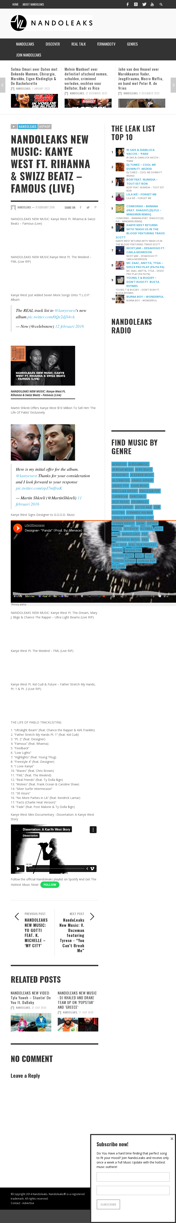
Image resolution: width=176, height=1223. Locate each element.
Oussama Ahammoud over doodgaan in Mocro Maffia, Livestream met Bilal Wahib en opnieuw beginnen (140, 76)
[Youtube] (152, 4)
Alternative (120, 480)
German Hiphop (123, 523)
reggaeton (133, 550)
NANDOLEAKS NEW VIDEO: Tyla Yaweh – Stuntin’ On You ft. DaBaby (31, 997)
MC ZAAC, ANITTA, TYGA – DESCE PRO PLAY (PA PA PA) (145, 265)
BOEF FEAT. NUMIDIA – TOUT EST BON (142, 181)
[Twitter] (144, 4)
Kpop (158, 528)
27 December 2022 (42, 93)
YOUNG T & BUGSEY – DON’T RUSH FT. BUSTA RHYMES (142, 282)
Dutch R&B (143, 507)
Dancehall (138, 496)
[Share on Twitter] (88, 207)
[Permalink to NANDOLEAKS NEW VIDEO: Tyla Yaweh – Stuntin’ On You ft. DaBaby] (31, 1022)
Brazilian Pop (150, 491)
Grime (141, 523)
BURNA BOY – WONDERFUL (145, 297)
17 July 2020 (86, 1012)
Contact (15, 1203)
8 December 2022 (96, 93)
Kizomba (147, 528)
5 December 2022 (149, 88)
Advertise (28, 1203)
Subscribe (108, 1204)
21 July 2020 (39, 1007)
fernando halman (139, 512)
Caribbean (119, 496)
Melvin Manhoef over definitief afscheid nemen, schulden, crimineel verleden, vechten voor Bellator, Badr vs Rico (32, 78)
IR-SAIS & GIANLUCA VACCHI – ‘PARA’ (140, 152)
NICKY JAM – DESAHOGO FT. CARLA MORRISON (145, 250)
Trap (149, 555)
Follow (50, 885)
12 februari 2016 (69, 326)
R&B (145, 539)
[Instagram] (136, 4)
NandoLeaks (23, 93)
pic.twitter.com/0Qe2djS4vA (51, 316)
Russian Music (122, 555)
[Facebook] (127, 4)
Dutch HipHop (122, 507)
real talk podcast (142, 544)
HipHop (44, 126)
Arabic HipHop (142, 480)
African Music (122, 469)
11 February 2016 (45, 207)
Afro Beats (144, 469)
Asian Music (139, 485)
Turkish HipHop (123, 560)
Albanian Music (142, 474)
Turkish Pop (146, 560)
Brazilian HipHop (124, 491)
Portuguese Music (126, 539)
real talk (119, 544)
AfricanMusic (139, 464)
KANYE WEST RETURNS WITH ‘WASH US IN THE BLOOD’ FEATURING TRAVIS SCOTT (140, 231)
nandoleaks (131, 534)
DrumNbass (140, 501)
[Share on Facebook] (80, 207)
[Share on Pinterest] (95, 207)
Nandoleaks (28, 126)
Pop (144, 534)
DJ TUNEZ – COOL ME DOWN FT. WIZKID (141, 167)
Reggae (117, 550)
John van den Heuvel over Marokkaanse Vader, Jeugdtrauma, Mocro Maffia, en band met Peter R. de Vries (87, 78)
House (116, 528)
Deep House (120, 501)
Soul (139, 555)
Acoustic (119, 464)
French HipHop (123, 517)
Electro (118, 512)
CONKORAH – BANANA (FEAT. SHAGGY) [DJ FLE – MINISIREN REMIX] (143, 210)
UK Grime (118, 566)
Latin (116, 534)
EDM (157, 507)
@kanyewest (65, 310)
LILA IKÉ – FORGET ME (141, 194)
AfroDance (120, 474)
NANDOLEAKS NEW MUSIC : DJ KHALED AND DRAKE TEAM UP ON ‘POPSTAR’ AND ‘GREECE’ (77, 1000)
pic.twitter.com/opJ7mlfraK (39, 488)
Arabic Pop (120, 485)
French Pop (144, 517)
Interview (131, 528)
